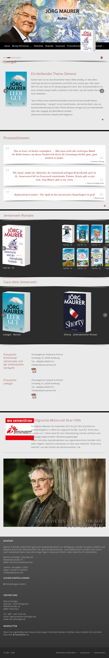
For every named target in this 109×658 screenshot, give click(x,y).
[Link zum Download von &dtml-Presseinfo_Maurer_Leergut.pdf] (34, 395)
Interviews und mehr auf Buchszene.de (69, 523)
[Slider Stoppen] (102, 57)
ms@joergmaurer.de (13, 572)
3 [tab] (58, 279)
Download (60, 46)
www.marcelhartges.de (14, 619)
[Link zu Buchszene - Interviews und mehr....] (54, 493)
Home (7, 46)
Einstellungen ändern (15, 584)
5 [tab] (63, 346)
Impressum (85, 652)
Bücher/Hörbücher (20, 46)
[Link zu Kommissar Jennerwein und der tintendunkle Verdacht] (105, 205)
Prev (5, 91)
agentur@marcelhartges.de (23, 616)
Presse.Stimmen (74, 46)
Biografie (49, 46)
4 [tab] (58, 346)
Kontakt (98, 46)
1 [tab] (50, 279)
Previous (4, 248)
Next (102, 91)
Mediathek (38, 46)
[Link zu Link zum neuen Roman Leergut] (16, 89)
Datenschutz (99, 652)
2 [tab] (54, 279)
